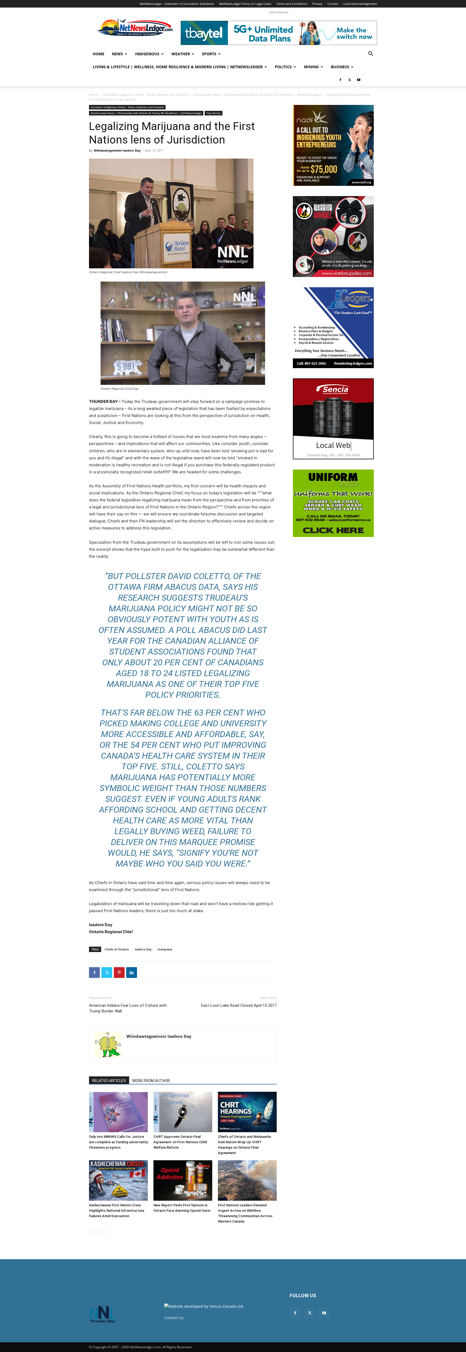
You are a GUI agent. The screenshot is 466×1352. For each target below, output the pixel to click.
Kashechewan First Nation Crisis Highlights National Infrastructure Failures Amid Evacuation (116, 1210)
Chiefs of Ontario (117, 949)
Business (340, 66)
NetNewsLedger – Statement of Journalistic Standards (177, 4)
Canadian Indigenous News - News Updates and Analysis (145, 94)
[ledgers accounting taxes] (333, 327)
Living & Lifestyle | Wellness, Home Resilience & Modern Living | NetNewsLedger (178, 66)
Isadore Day (143, 949)
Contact (332, 4)
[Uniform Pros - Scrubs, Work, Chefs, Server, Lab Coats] (333, 503)
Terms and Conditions (291, 4)
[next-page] (101, 1232)
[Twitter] (349, 79)
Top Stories (213, 113)
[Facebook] (340, 79)
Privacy (317, 4)
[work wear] (333, 236)
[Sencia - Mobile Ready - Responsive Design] (333, 418)
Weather (181, 53)
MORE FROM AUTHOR (151, 1081)
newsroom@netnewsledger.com (215, 1317)
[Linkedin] (131, 972)
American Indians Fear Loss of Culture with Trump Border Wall (128, 1008)
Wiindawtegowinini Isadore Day (117, 150)
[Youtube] (359, 79)
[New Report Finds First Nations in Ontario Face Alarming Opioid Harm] (182, 1180)
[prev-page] (92, 1232)
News (117, 53)
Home (98, 53)
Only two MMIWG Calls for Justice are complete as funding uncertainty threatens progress (118, 1142)
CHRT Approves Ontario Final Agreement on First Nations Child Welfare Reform (180, 1142)
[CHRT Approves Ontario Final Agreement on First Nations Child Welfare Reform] (182, 1112)
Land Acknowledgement (360, 4)
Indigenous (147, 53)
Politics (283, 66)
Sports (209, 53)
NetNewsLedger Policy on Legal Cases (245, 4)
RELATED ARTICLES (109, 1081)
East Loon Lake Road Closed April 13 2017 (239, 1005)
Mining (311, 66)
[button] (370, 54)
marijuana (164, 949)
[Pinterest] (119, 972)
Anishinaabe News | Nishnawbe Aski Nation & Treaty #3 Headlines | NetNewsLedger (257, 94)
